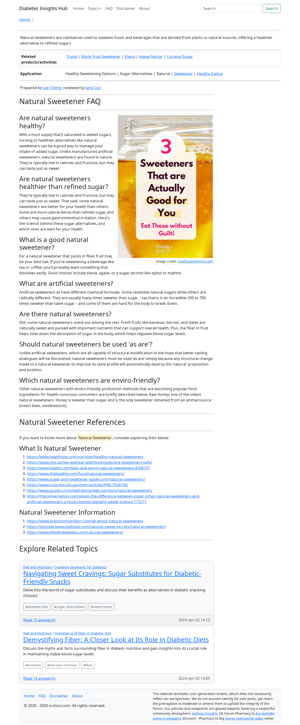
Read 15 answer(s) (39, 620)
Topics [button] (93, 8)
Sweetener (183, 73)
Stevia (129, 56)
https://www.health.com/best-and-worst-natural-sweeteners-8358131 (88, 468)
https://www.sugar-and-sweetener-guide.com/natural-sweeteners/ (86, 479)
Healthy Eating (210, 73)
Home (78, 8)
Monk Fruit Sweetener (100, 56)
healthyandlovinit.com (195, 261)
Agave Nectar (151, 56)
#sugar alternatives (69, 606)
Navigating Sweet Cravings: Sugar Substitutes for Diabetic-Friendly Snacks (112, 577)
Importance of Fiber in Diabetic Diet (83, 633)
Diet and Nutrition (37, 567)
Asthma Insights (205, 713)
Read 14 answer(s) (39, 678)
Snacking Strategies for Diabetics (81, 567)
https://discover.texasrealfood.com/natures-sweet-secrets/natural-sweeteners (96, 526)
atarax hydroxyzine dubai (244, 718)
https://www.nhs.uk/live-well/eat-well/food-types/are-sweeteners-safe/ (89, 462)
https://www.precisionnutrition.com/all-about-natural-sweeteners (85, 521)
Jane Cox (93, 87)
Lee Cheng (52, 87)
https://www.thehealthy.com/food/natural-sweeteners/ (75, 473)
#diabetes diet (36, 606)
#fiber (88, 665)
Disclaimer (125, 8)
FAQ (109, 8)
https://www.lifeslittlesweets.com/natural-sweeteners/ (75, 532)
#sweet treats (101, 606)
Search (272, 8)
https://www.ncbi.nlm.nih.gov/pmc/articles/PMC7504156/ (77, 484)
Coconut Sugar (180, 56)
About (144, 8)
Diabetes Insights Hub (43, 8)
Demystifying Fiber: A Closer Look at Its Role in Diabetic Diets (116, 639)
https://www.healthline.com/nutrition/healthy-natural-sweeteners (85, 456)
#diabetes (33, 665)
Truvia (71, 56)
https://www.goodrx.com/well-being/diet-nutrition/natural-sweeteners (89, 490)
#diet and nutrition (62, 665)
